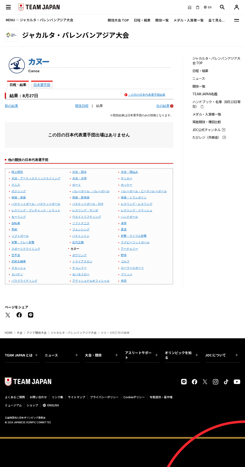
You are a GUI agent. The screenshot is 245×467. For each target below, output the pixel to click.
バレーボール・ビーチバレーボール (144, 191)
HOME (9, 332)
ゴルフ (125, 261)
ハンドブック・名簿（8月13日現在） (216, 104)
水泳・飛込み (129, 172)
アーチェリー (129, 248)
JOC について (215, 355)
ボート (76, 184)
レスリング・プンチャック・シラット (35, 210)
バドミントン (80, 236)
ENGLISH (53, 405)
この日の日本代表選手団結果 (146, 94)
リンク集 (57, 397)
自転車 (15, 223)
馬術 (14, 229)
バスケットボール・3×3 (87, 204)
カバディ (17, 274)
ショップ (32, 405)
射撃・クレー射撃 (22, 242)
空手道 (15, 255)
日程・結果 (142, 20)
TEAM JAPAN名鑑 (204, 94)
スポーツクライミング (25, 248)
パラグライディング (24, 280)
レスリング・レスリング (136, 204)
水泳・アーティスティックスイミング (35, 178)
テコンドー (79, 268)
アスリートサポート (138, 355)
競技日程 (82, 106)
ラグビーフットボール (135, 242)
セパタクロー (80, 274)
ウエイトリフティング (86, 216)
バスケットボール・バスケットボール (35, 204)
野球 (124, 255)
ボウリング (79, 255)
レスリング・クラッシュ (136, 210)
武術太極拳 (18, 261)
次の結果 (163, 106)
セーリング (18, 216)
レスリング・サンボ (85, 210)
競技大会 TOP (118, 20)
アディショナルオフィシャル (91, 280)
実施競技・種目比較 (206, 122)
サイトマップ (76, 397)
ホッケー (126, 184)
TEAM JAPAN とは (19, 355)
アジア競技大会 (37, 332)
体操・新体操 (80, 197)
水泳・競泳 (79, 172)
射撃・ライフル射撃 (134, 236)
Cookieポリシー (134, 397)
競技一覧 (162, 20)
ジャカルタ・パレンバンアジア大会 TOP (216, 60)
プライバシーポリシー (104, 397)
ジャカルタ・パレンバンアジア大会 (74, 332)
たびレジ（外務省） (206, 137)
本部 (124, 280)
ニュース (198, 78)
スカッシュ (18, 268)
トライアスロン (82, 261)
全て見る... (216, 20)
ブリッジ (126, 274)
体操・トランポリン (134, 197)
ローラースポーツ (132, 268)
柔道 (124, 229)
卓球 (124, 223)
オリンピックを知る (178, 355)
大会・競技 (93, 355)
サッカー (126, 178)
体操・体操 (18, 197)
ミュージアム (13, 405)
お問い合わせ (38, 397)
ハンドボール (129, 216)
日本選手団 (41, 85)
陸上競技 (17, 172)
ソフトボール (20, 236)
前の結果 (11, 106)
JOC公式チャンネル (206, 129)
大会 (19, 332)
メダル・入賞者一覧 (188, 20)
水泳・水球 (79, 178)
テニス (15, 184)
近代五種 (78, 242)
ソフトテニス (80, 223)
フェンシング (80, 229)
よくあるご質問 (15, 397)
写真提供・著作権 (161, 397)
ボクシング (18, 191)
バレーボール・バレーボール (91, 191)
